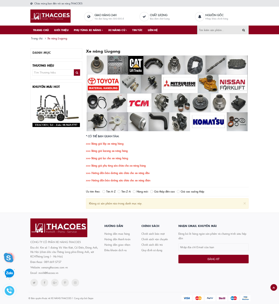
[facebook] (44, 282)
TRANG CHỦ (41, 30)
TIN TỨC (137, 30)
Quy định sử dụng (151, 250)
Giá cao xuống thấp (192, 191)
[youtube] (65, 282)
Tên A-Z (111, 191)
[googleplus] (55, 282)
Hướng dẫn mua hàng (117, 233)
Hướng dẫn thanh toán (117, 239)
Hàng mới (142, 191)
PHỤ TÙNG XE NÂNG (88, 30)
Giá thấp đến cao (164, 191)
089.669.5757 (52, 262)
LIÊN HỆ (153, 30)
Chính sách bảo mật (153, 233)
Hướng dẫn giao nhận (117, 244)
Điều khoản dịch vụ (115, 250)
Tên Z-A (126, 191)
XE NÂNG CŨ (117, 30)
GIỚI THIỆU (61, 30)
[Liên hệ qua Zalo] (9, 273)
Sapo (90, 298)
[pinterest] (75, 282)
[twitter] (34, 282)
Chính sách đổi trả (152, 244)
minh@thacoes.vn (48, 273)
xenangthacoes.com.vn (54, 267)
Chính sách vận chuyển (154, 239)
